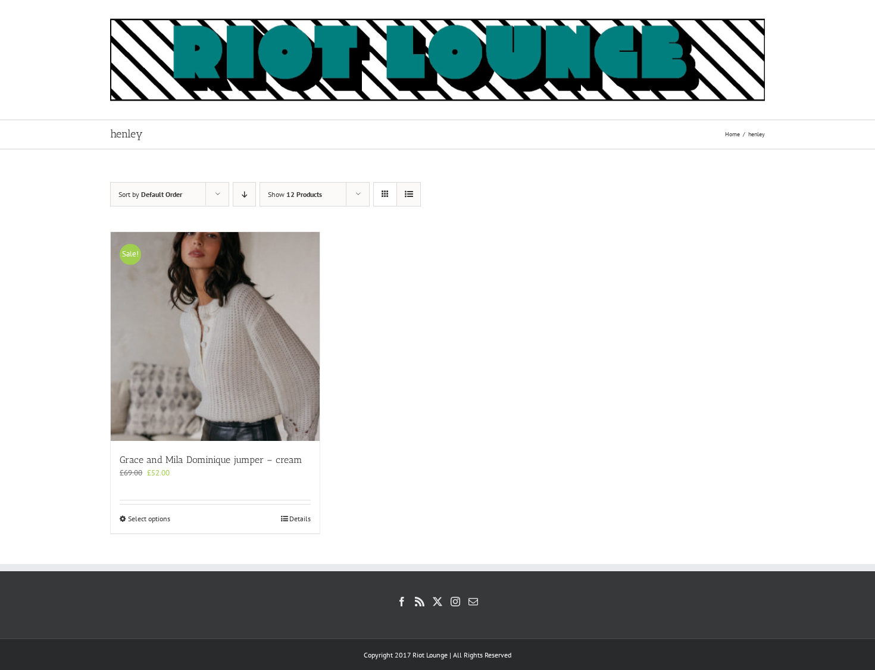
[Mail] (473, 601)
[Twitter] (437, 601)
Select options (149, 518)
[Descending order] (244, 194)
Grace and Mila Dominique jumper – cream (211, 459)
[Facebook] (402, 601)
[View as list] (408, 194)
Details (300, 518)
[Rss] (419, 601)
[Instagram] (455, 601)
